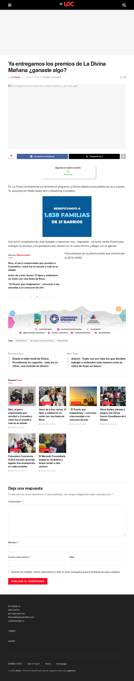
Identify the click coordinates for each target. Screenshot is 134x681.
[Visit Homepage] (67, 5)
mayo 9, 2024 (32, 77)
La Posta (15, 77)
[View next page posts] (37, 296)
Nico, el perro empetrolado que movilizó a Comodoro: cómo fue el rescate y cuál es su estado (33, 266)
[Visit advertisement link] (67, 172)
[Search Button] (124, 5)
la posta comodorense (41, 340)
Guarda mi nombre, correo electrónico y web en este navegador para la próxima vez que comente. (65, 571)
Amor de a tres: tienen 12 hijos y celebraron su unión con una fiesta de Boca (33, 276)
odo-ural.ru (14, 609)
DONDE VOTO (15, 663)
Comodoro (21, 340)
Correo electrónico (19, 557)
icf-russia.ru (14, 606)
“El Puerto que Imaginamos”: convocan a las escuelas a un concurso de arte (33, 285)
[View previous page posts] (31, 296)
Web (71, 557)
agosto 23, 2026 (47, 424)
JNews (18, 670)
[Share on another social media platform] (123, 156)
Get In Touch (33, 663)
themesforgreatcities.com (21, 617)
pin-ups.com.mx (16, 613)
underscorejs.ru (16, 620)
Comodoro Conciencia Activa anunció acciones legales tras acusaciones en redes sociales (21, 461)
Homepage (61, 663)
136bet (11, 630)
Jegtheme (71, 670)
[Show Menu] (9, 5)
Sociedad (56, 77)
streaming (62, 340)
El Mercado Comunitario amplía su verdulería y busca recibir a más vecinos (52, 461)
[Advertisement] (67, 32)
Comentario (15, 501)
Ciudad (46, 77)
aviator (11, 641)
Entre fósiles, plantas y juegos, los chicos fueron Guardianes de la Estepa (113, 414)
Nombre (13, 542)
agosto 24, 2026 (17, 427)
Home (48, 663)
